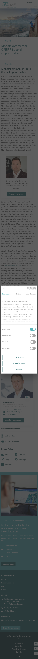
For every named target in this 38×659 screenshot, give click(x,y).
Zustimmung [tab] (6, 294)
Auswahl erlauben (19, 363)
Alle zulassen (19, 357)
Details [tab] (18, 294)
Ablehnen (19, 369)
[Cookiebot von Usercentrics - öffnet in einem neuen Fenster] (27, 288)
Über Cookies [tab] (31, 294)
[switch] (33, 335)
